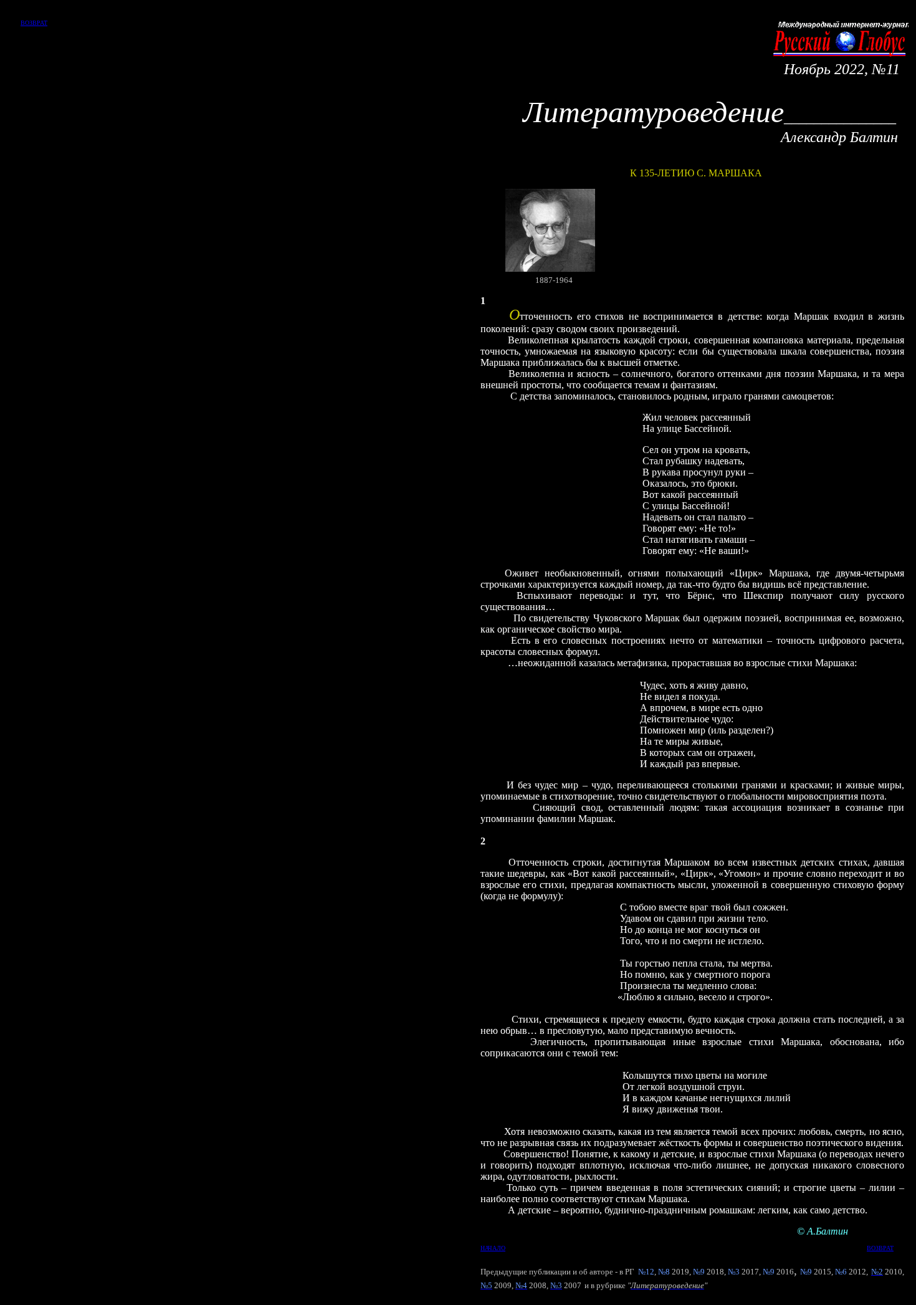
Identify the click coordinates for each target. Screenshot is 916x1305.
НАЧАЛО (492, 1248)
